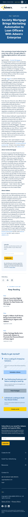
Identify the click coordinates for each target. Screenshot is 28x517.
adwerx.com (20, 147)
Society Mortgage (15, 60)
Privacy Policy (12, 267)
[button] (26, 7)
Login (3, 482)
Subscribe (8, 258)
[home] (7, 7)
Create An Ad (6, 453)
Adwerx (9, 79)
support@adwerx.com (7, 479)
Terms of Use (6, 502)
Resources (5, 465)
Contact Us (5, 473)
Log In (22, 7)
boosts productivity (7, 231)
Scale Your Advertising (9, 459)
